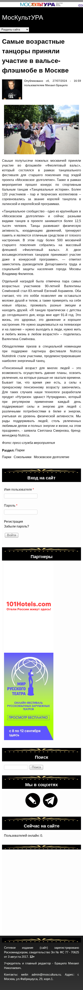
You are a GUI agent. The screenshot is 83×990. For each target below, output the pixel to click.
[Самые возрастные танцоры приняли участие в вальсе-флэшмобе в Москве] (39, 130)
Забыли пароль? (16, 526)
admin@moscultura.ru (46, 974)
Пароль (10, 505)
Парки (20, 450)
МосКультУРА (22, 16)
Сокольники (22, 457)
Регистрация (13, 521)
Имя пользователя (19, 489)
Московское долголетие (51, 457)
